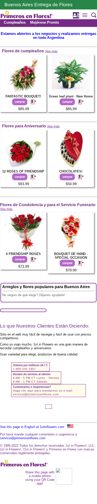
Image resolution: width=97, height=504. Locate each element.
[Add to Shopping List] (31, 102)
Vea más (51, 51)
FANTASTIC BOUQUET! (23, 96)
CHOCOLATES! (70, 171)
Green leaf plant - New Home (71, 96)
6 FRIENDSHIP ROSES (23, 254)
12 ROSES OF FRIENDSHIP (23, 171)
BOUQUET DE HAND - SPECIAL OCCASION (71, 255)
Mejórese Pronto (44, 22)
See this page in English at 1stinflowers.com (33, 427)
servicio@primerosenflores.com (36, 394)
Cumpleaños (15, 22)
